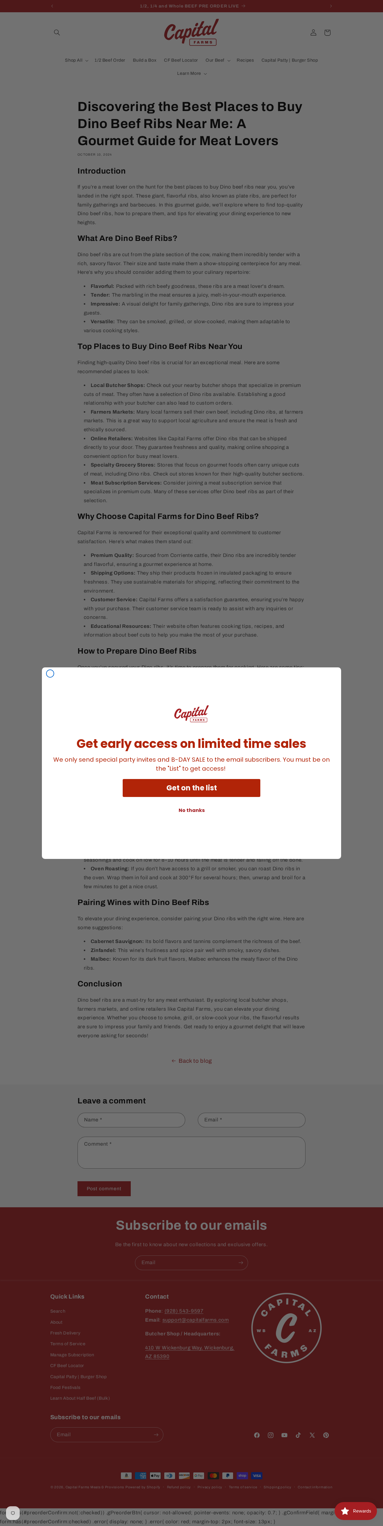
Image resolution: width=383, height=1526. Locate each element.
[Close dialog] (50, 673)
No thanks (192, 810)
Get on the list (191, 788)
